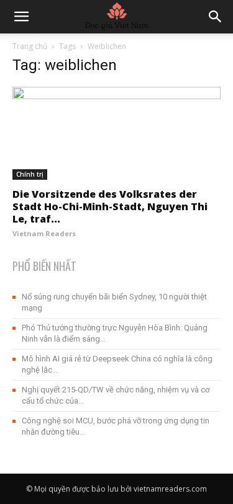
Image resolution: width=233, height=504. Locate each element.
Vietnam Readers (44, 233)
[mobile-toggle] (21, 16)
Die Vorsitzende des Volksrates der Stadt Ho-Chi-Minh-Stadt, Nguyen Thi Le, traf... (110, 206)
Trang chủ (29, 46)
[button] (215, 16)
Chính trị (29, 174)
